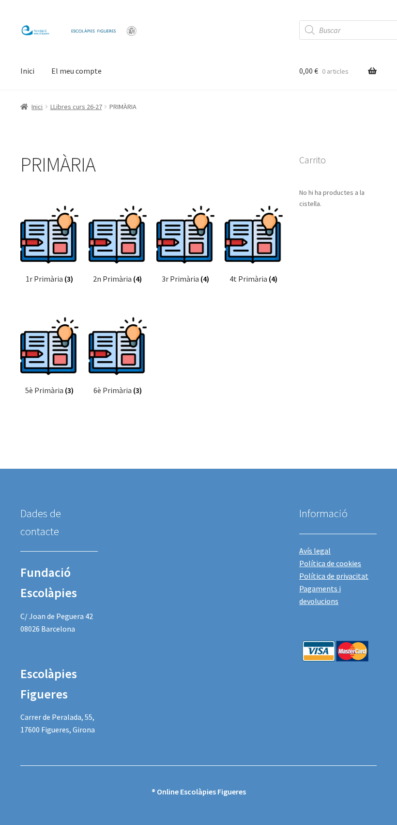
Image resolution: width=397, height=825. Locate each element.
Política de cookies (330, 563)
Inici (27, 71)
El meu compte (76, 71)
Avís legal (315, 550)
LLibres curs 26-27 (76, 106)
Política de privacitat (333, 576)
